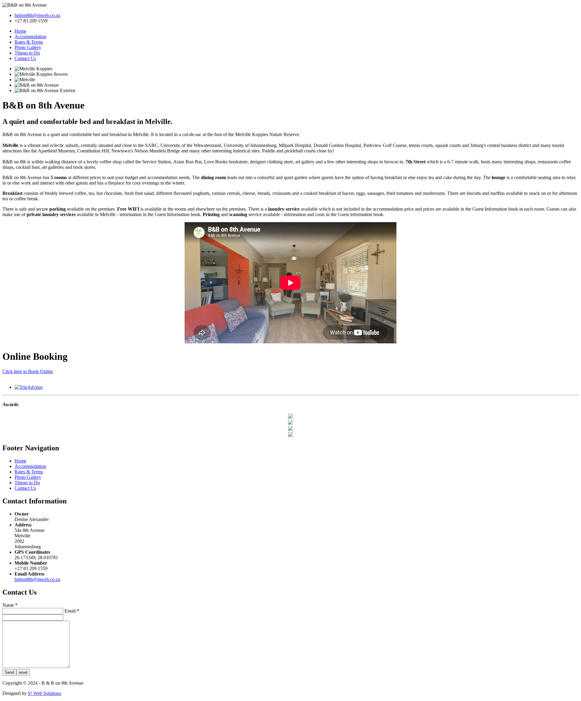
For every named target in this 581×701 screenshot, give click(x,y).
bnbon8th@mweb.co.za (37, 15)
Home (20, 31)
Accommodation (30, 36)
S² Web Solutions (44, 693)
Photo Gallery (28, 47)
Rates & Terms (29, 42)
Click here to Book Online (27, 371)
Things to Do (27, 52)
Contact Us (25, 58)
